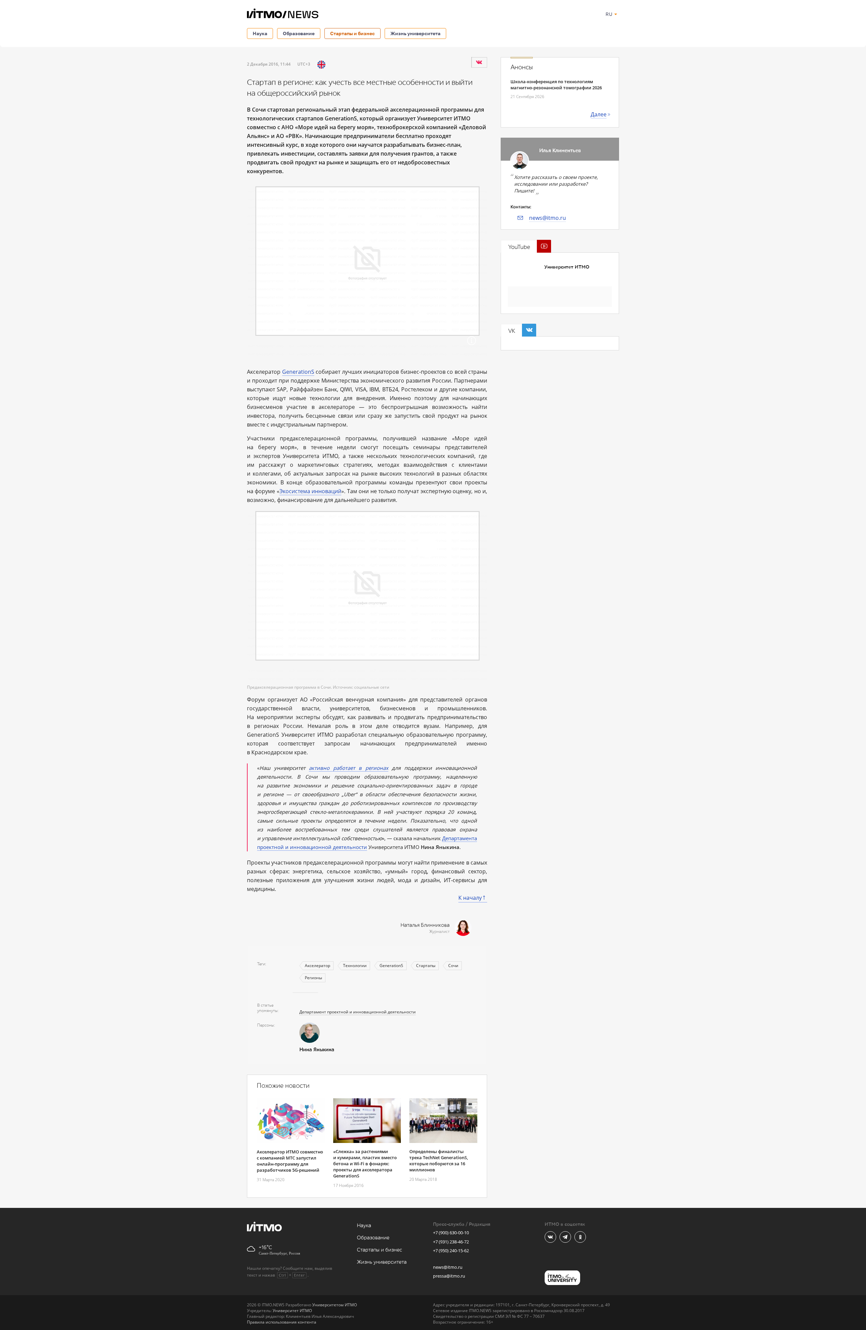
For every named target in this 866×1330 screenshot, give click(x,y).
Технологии (355, 965)
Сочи (453, 965)
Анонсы (521, 67)
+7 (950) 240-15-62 (451, 1250)
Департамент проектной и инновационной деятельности (357, 1012)
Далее (599, 114)
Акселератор (317, 965)
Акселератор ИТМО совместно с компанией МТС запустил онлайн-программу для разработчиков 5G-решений (290, 1161)
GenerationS (298, 371)
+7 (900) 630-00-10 (451, 1233)
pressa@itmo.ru (449, 1276)
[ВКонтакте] (479, 62)
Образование (299, 33)
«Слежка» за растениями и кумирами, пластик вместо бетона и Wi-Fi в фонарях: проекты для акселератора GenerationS (365, 1163)
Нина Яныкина (316, 1050)
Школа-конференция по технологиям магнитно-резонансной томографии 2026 (556, 84)
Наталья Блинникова (425, 925)
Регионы (313, 978)
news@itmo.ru (547, 218)
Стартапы (425, 965)
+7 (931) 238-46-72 (451, 1242)
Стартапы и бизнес (352, 33)
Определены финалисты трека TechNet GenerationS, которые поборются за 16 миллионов (438, 1160)
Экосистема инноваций (310, 491)
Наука (260, 33)
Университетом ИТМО (334, 1305)
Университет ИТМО (566, 267)
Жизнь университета (415, 33)
